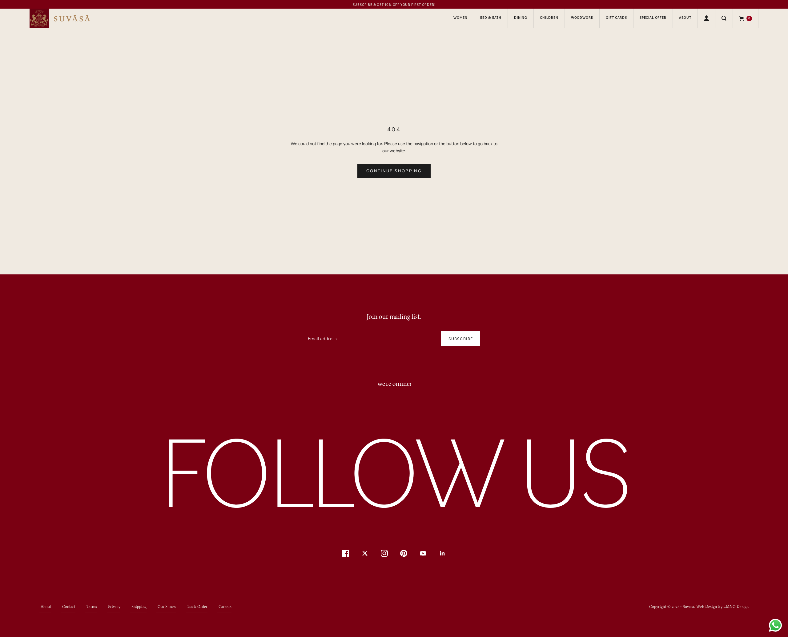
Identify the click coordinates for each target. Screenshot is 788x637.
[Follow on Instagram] (384, 553)
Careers (225, 606)
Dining (520, 17)
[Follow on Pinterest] (403, 553)
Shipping (139, 606)
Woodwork (582, 17)
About (685, 17)
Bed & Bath (490, 17)
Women (460, 17)
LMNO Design (736, 607)
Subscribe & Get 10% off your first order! (394, 4)
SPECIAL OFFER (653, 17)
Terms (91, 606)
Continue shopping (394, 170)
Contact (68, 606)
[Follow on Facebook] (345, 553)
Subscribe (460, 338)
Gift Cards (616, 17)
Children (549, 17)
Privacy (114, 606)
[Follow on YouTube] (423, 553)
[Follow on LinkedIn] (442, 553)
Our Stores (167, 606)
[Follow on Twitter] (364, 553)
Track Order (197, 606)
